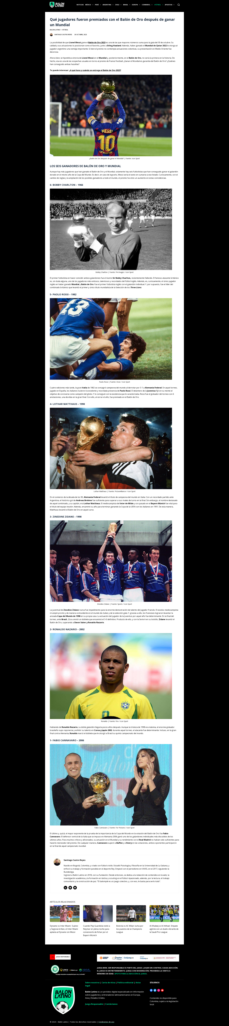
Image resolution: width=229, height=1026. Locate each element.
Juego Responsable (94, 1004)
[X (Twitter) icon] (70, 887)
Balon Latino (55, 30)
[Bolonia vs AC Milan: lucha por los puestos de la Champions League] (131, 913)
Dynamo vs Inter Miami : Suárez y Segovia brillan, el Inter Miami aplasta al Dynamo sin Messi (64, 929)
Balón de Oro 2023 (96, 42)
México (88, 5)
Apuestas (168, 5)
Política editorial (125, 982)
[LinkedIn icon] (65, 887)
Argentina (107, 5)
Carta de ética (108, 982)
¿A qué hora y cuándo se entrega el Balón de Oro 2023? (95, 70)
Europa (135, 5)
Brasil (125, 5)
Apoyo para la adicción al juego (130, 973)
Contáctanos (111, 1004)
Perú (97, 5)
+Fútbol (157, 5)
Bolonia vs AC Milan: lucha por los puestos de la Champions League (129, 929)
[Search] (179, 5)
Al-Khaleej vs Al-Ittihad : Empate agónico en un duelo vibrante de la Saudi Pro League (164, 929)
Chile (117, 5)
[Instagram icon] (75, 887)
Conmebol (146, 5)
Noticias (80, 5)
